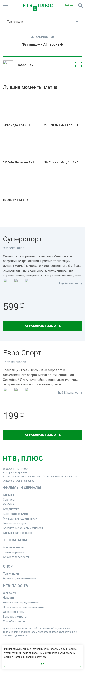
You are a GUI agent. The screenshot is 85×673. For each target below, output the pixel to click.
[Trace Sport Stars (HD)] (8, 393)
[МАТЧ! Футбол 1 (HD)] (19, 283)
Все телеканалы (13, 547)
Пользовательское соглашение (23, 607)
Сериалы (9, 499)
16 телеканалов (14, 362)
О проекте (8, 480)
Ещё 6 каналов (68, 283)
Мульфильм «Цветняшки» (20, 518)
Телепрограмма (13, 552)
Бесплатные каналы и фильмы (23, 528)
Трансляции (15, 21)
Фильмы (8, 494)
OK (42, 664)
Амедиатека (11, 509)
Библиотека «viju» (14, 523)
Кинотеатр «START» (16, 513)
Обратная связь (25, 480)
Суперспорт (22, 239)
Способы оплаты (14, 621)
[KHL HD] (30, 393)
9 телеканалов (13, 248)
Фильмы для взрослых (17, 532)
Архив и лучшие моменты (19, 578)
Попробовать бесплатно (42, 325)
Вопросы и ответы (15, 616)
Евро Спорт (22, 353)
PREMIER (8, 504)
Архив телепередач (16, 556)
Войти (68, 5)
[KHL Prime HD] (19, 393)
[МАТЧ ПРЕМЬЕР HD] (8, 283)
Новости (8, 597)
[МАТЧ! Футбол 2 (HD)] (30, 283)
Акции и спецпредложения (21, 602)
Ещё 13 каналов (68, 392)
